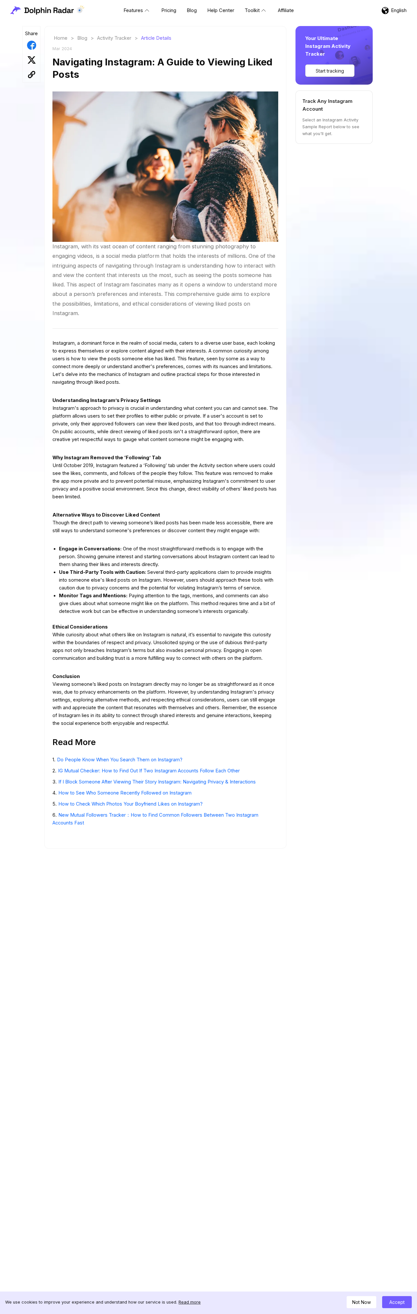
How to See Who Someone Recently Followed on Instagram (125, 793)
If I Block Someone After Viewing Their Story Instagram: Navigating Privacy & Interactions (157, 782)
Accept (397, 1302)
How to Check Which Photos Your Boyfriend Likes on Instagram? (130, 804)
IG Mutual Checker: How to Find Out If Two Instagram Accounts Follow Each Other (149, 771)
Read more (190, 1302)
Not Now (361, 1302)
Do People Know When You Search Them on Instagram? (119, 760)
